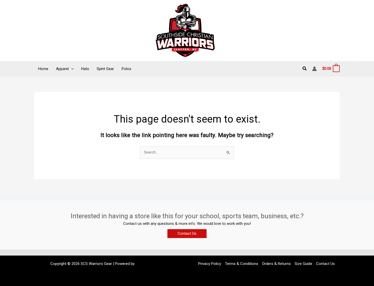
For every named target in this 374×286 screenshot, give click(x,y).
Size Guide (303, 263)
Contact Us (325, 263)
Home (43, 68)
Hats (85, 68)
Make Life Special (150, 263)
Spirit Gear (105, 68)
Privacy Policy (209, 263)
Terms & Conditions (241, 263)
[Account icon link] (314, 68)
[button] (71, 68)
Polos (126, 68)
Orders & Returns (276, 263)
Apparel (62, 68)
